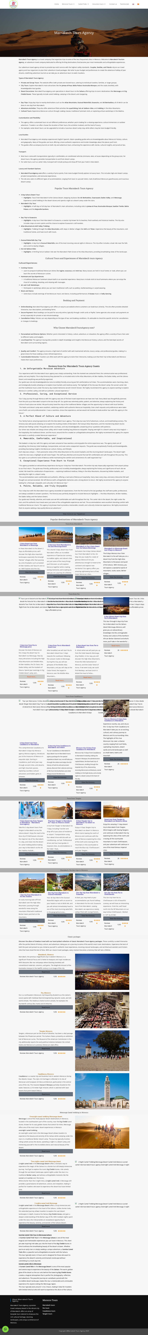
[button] (5, 1329)
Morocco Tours (50, 1300)
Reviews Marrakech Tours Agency (24, 580)
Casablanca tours (49, 1311)
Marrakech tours (49, 1305)
